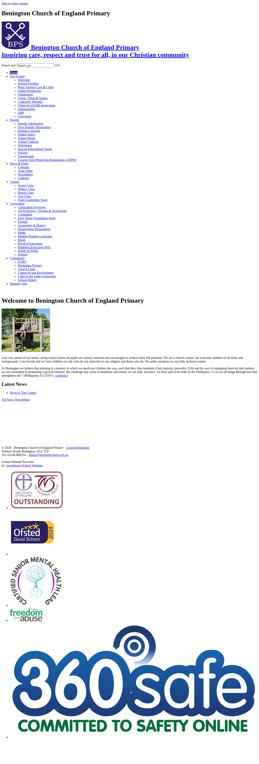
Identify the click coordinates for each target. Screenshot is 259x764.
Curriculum (17, 203)
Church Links (26, 269)
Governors (24, 116)
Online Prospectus (29, 91)
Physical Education (30, 243)
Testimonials (26, 156)
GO (57, 65)
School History (27, 280)
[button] (62, 64)
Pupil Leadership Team (32, 200)
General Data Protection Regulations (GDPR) (47, 160)
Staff (21, 112)
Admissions (25, 94)
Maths (22, 232)
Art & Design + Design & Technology (42, 211)
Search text (9, 65)
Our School (17, 76)
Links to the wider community (37, 276)
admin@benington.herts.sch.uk (48, 455)
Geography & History (32, 225)
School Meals (26, 138)
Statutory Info (18, 283)
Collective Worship (30, 101)
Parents (14, 120)
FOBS (22, 261)
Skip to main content (15, 3)
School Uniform (28, 141)
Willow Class (26, 189)
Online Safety (26, 134)
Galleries (23, 178)
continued (61, 375)
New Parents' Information (34, 127)
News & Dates (19, 163)
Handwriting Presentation (34, 229)
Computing (25, 214)
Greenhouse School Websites (24, 465)
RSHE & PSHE (28, 251)
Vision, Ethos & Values (33, 98)
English (23, 221)
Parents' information (30, 123)
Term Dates (25, 171)
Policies (23, 152)
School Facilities (28, 83)
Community (17, 258)
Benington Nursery (30, 265)
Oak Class (24, 196)
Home (14, 72)
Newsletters (25, 174)
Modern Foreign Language (35, 236)
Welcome (24, 80)
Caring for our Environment (35, 272)
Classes (14, 181)
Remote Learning (29, 131)
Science (23, 254)
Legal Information (77, 447)
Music (22, 240)
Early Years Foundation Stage (37, 218)
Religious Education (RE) (34, 247)
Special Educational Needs (35, 149)
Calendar (23, 167)
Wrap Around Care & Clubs (36, 87)
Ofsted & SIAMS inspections (36, 105)
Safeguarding (26, 109)
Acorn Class (26, 185)
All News (8, 399)
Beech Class (26, 192)
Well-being (25, 145)
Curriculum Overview (32, 207)
